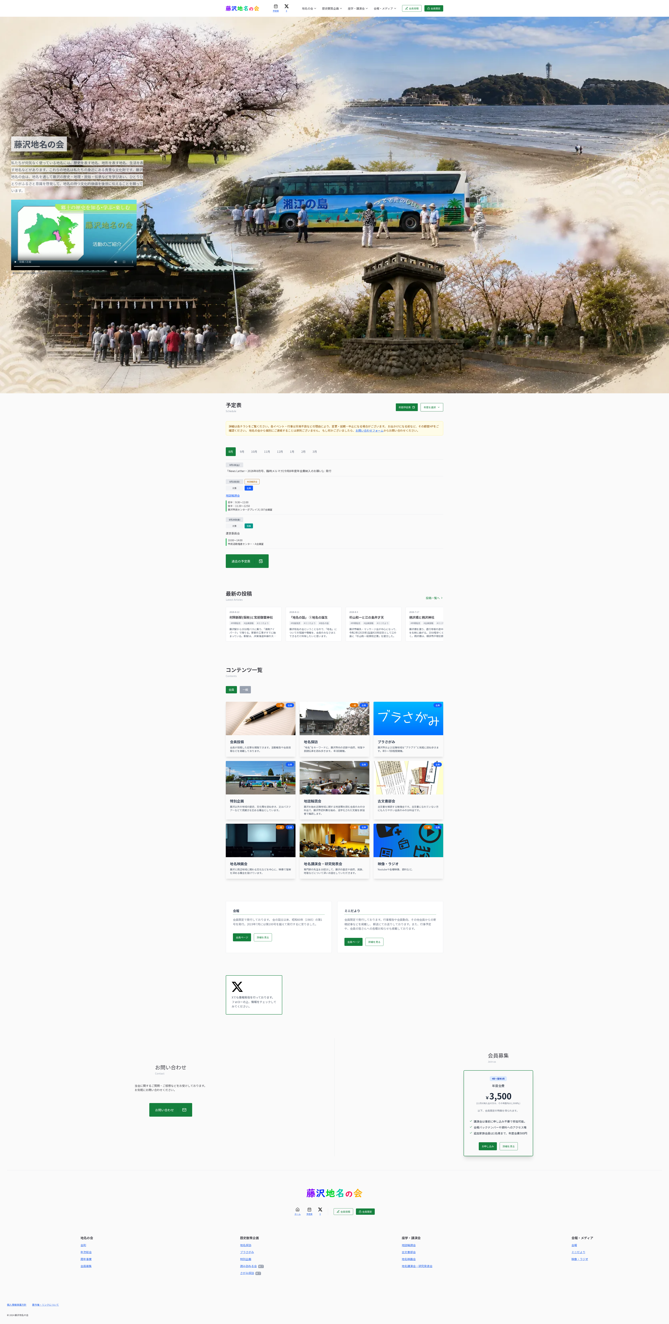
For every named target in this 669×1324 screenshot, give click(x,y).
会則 (83, 1245)
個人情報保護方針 (16, 1304)
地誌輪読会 (233, 495)
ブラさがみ (247, 1252)
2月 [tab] (303, 451)
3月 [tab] (315, 451)
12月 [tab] (280, 451)
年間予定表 (405, 407)
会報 (574, 1245)
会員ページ (242, 937)
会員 (231, 689)
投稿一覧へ (433, 598)
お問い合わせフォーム (369, 430)
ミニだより (578, 1252)
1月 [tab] (292, 451)
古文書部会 (409, 1252)
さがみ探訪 (247, 1273)
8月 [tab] (231, 451)
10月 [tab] (254, 451)
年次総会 (86, 1252)
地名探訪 (245, 1245)
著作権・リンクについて (45, 1304)
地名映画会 (409, 1259)
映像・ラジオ (579, 1259)
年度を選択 (430, 407)
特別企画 (245, 1259)
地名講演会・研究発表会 (417, 1266)
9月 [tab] (242, 451)
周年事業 (86, 1259)
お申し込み (488, 1146)
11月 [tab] (267, 451)
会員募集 (86, 1266)
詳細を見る (263, 937)
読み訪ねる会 (248, 1266)
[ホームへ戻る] (334, 1193)
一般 (245, 689)
